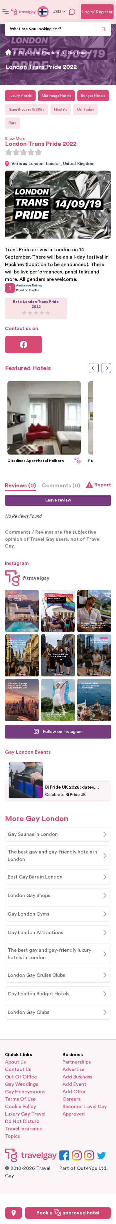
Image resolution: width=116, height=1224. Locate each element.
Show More (14, 138)
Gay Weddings (21, 1084)
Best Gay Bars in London (35, 877)
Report (102, 484)
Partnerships (76, 1062)
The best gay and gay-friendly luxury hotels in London (49, 954)
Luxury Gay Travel (25, 1114)
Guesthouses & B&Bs (26, 109)
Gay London (80, 53)
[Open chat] (72, 11)
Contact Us (18, 1069)
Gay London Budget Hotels (38, 993)
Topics (12, 1136)
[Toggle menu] (5, 12)
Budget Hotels (93, 96)
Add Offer (74, 1091)
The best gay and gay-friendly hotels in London (52, 855)
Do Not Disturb (22, 1121)
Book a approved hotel (68, 1212)
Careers (71, 1099)
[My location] (13, 1213)
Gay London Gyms (28, 914)
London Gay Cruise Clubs (36, 975)
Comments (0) (61, 485)
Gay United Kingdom (39, 53)
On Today (85, 109)
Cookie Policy (20, 1106)
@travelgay (35, 578)
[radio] (8, 152)
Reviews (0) (20, 485)
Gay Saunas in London (33, 834)
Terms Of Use (20, 1099)
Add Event (74, 1084)
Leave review (58, 500)
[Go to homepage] (23, 12)
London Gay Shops (29, 895)
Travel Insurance (23, 1128)
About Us (15, 1062)
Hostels (60, 109)
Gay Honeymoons (25, 1091)
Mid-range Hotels (56, 96)
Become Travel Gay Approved (84, 1110)
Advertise (73, 1069)
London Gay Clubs (28, 1012)
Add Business (77, 1076)
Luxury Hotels (20, 96)
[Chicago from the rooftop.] (94, 655)
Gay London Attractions (35, 932)
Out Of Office (21, 1076)
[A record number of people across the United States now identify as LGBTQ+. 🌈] (58, 611)
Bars (12, 123)
